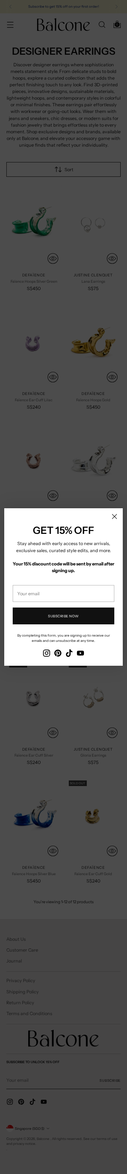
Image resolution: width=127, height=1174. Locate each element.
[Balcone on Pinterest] (58, 654)
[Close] (114, 516)
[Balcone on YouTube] (80, 654)
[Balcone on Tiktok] (69, 654)
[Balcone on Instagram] (46, 654)
